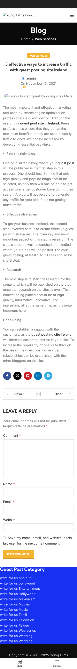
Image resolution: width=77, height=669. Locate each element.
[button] (38, 647)
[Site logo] (18, 15)
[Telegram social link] (48, 376)
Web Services (45, 39)
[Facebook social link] (7, 376)
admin (31, 78)
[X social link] (17, 376)
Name (9, 484)
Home (25, 39)
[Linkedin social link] (38, 376)
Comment (12, 435)
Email (8, 502)
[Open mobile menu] (72, 15)
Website (9, 520)
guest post (66, 163)
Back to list (38, 394)
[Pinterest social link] (28, 376)
